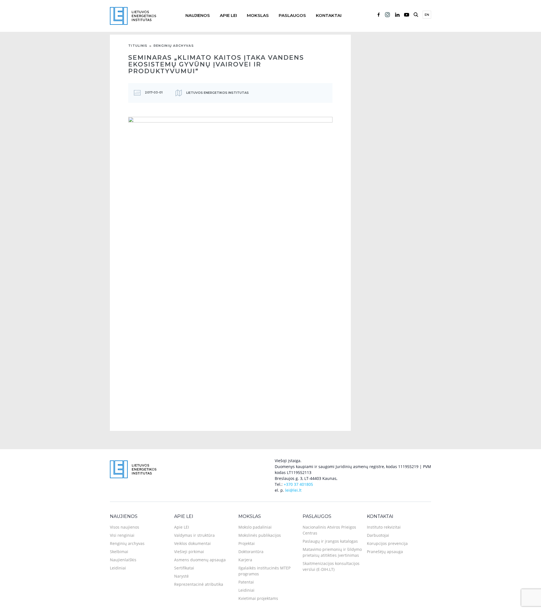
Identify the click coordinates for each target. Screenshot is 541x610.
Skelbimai (119, 551)
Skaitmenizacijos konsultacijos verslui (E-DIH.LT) (331, 566)
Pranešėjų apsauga (385, 551)
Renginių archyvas (174, 46)
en (427, 15)
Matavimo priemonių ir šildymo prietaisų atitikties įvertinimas (332, 552)
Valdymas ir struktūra (194, 535)
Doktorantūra (250, 551)
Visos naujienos (124, 527)
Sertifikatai (184, 568)
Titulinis (138, 46)
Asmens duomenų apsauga (200, 559)
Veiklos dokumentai (192, 543)
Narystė (181, 576)
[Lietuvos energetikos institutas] (133, 15)
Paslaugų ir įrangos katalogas (330, 541)
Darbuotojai (378, 535)
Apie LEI (228, 15)
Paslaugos (292, 15)
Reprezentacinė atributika (198, 584)
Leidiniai (118, 568)
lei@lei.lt (293, 490)
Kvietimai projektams (258, 598)
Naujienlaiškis (123, 559)
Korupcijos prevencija (387, 543)
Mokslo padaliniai (255, 527)
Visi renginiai (122, 535)
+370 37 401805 (298, 484)
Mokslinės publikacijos (259, 535)
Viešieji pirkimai (189, 551)
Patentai (246, 582)
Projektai (246, 543)
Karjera (245, 559)
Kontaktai (329, 15)
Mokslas (258, 15)
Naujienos (197, 15)
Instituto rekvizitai (384, 527)
